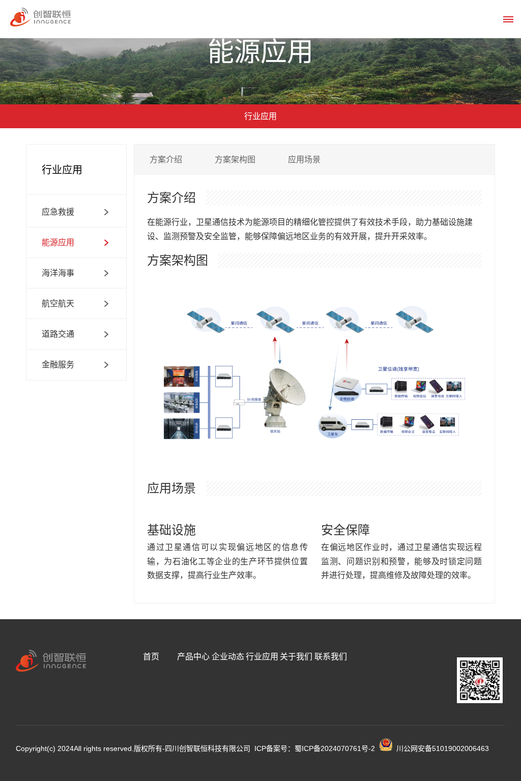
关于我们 (296, 656)
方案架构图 (235, 159)
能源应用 (58, 242)
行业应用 (262, 656)
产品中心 (193, 656)
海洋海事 (58, 273)
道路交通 (58, 334)
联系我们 (330, 656)
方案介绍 (166, 159)
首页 (151, 656)
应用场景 (304, 159)
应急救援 (58, 212)
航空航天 (58, 303)
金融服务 (58, 364)
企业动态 (228, 656)
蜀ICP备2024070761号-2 (335, 748)
